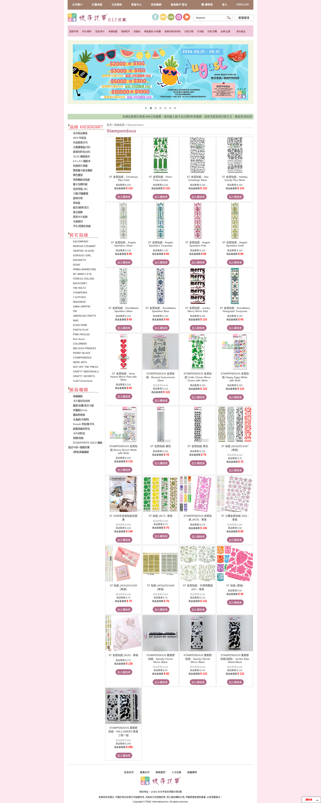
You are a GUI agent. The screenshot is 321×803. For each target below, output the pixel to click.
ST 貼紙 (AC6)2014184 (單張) (160, 587)
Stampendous (135, 124)
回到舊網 (156, 4)
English (243, 4)
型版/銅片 (100, 31)
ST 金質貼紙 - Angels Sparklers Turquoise (160, 244)
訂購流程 (97, 4)
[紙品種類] (86, 390)
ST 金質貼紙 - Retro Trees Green (160, 178)
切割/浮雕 (212, 31)
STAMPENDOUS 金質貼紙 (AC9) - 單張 (198, 517)
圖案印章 (73, 31)
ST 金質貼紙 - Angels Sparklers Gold (234, 244)
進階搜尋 (243, 17)
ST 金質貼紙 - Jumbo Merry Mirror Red (197, 309)
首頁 (109, 124)
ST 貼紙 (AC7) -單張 (160, 515)
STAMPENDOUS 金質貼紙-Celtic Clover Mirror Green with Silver (198, 377)
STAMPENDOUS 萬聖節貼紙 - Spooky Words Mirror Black (198, 659)
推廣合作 (145, 772)
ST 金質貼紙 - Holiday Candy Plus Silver (235, 178)
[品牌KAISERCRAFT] (86, 127)
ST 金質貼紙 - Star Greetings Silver (198, 178)
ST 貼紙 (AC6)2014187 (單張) (235, 448)
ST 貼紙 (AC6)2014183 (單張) (123, 587)
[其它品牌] (86, 235)
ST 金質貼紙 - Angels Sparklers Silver (123, 244)
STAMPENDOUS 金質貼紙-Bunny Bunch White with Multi (123, 450)
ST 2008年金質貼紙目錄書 (123, 517)
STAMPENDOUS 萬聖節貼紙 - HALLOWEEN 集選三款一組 (123, 731)
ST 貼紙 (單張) (234, 585)
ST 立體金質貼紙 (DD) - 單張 (235, 517)
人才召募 (176, 772)
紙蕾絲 (137, 31)
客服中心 (136, 4)
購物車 (209, 4)
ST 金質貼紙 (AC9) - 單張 (123, 655)
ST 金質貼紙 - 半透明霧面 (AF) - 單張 (198, 587)
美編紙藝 (112, 31)
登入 (224, 4)
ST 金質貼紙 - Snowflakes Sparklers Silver (123, 309)
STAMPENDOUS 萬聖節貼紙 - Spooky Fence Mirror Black (160, 659)
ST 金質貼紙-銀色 (160, 446)
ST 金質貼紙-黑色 (197, 446)
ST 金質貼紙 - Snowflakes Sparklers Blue (160, 309)
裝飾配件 (125, 31)
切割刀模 (188, 31)
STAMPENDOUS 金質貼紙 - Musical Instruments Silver (160, 377)
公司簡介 (77, 4)
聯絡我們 (160, 772)
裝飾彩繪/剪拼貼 (173, 31)
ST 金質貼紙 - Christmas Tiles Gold (123, 178)
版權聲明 (192, 772)
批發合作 (129, 772)
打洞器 (200, 31)
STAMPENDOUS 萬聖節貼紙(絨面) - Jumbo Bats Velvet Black (235, 659)
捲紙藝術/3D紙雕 (152, 31)
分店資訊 (117, 4)
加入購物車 (123, 196)
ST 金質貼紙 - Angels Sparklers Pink (197, 244)
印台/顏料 (87, 31)
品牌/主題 (225, 31)
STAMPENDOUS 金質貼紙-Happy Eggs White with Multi (235, 377)
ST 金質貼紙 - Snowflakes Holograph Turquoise (235, 309)
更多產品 (240, 31)
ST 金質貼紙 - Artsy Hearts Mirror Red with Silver (123, 376)
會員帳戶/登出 (179, 4)
